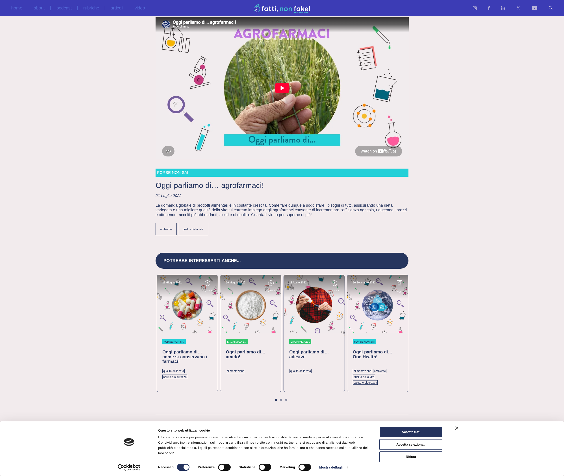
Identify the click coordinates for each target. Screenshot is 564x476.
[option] (187, 333)
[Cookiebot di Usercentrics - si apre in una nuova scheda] (129, 467)
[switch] (224, 467)
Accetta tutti (411, 432)
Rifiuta (411, 457)
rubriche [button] (91, 8)
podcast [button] (64, 8)
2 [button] (283, 400)
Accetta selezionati (410, 444)
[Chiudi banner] (456, 428)
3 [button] (289, 400)
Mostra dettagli (331, 467)
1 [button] (278, 400)
